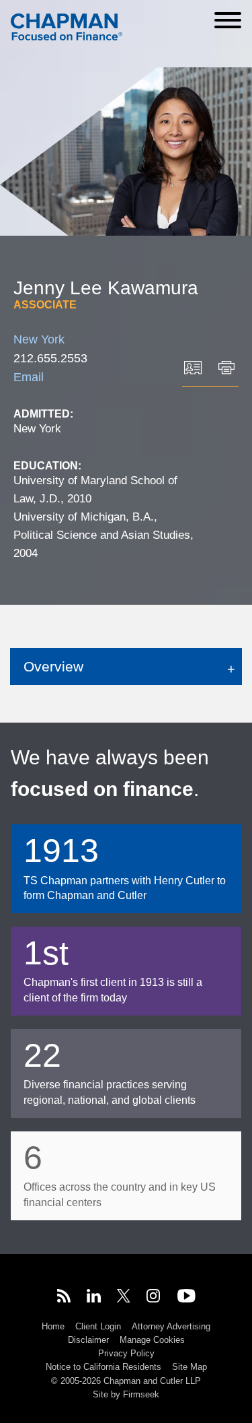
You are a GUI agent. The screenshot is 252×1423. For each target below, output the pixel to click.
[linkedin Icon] (93, 1297)
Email (28, 377)
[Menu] (228, 20)
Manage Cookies (152, 1340)
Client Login (98, 1326)
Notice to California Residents (103, 1367)
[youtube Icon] (186, 1297)
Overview (53, 666)
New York (39, 339)
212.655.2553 (50, 358)
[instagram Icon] (154, 1297)
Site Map (189, 1367)
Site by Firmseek (126, 1394)
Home (53, 1326)
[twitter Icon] (123, 1297)
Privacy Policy (126, 1353)
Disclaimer (88, 1340)
